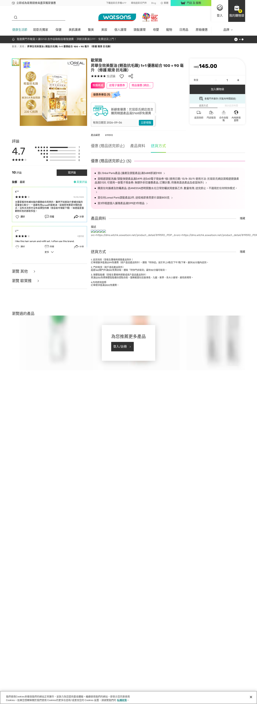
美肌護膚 (75, 29)
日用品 (183, 29)
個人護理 (120, 29)
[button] (236, 11)
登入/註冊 (120, 346)
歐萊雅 (96, 60)
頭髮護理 (140, 29)
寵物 (169, 29)
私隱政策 (122, 700)
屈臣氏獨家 (40, 29)
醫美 (91, 29)
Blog (153, 3)
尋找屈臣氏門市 (139, 3)
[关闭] (251, 697)
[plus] (238, 80)
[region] (128, 697)
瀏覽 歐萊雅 (22, 281)
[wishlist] (122, 76)
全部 (14, 182)
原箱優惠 (202, 29)
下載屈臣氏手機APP (116, 3)
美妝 (104, 29)
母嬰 (156, 29)
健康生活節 (19, 29)
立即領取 (146, 122)
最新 (22, 182)
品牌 (226, 29)
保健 (59, 29)
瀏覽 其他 (20, 271)
